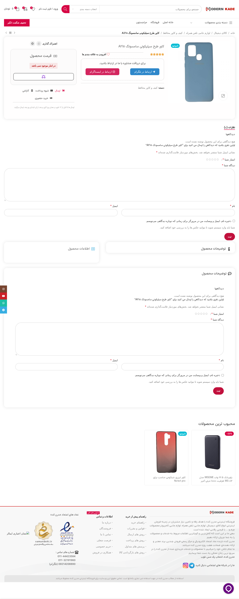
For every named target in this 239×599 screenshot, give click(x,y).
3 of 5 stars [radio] (212, 159)
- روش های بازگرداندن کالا (132, 552)
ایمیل (114, 206)
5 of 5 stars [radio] (207, 159)
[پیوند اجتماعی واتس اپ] (38, 43)
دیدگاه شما (228, 165)
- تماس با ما (106, 534)
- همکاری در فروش (103, 552)
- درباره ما (107, 522)
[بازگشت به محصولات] (10, 33)
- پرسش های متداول (135, 546)
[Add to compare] (43, 76)
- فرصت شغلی (105, 540)
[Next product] (6, 33)
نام (232, 206)
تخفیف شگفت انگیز (17, 22)
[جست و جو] (65, 9)
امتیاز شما (229, 159)
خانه (233, 32)
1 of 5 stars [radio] (217, 159)
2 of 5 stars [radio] (215, 159)
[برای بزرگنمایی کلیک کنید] (223, 95)
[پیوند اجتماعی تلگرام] (32, 43)
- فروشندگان (106, 528)
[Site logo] (220, 8)
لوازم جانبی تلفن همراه (198, 32)
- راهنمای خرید (138, 522)
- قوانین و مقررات (136, 528)
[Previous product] (14, 33)
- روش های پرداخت (136, 540)
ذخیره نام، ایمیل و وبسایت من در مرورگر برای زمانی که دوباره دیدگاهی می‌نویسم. (188, 220)
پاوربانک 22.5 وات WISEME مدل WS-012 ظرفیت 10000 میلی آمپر (215, 479)
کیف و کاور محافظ (172, 32)
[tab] (229, 127)
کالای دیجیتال (220, 32)
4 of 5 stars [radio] (209, 159)
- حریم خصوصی (104, 546)
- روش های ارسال (136, 534)
